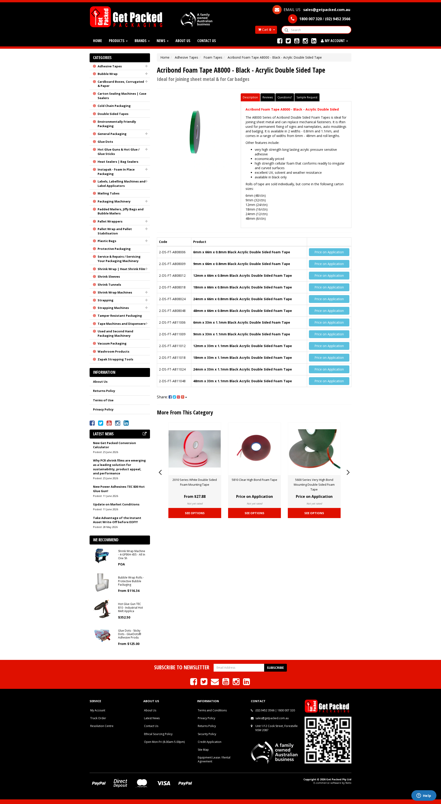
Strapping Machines (113, 308)
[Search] (286, 30)
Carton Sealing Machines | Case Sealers (122, 95)
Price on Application (329, 252)
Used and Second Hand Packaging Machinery (115, 333)
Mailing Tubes (108, 193)
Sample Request (307, 97)
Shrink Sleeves (109, 276)
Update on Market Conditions (116, 504)
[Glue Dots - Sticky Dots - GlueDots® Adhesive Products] (102, 635)
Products (117, 40)
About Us (182, 40)
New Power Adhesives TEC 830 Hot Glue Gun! (119, 489)
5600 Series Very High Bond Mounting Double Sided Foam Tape (314, 484)
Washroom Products (113, 351)
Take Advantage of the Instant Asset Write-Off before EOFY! (117, 520)
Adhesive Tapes (110, 66)
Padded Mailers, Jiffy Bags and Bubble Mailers (121, 211)
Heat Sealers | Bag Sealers (118, 162)
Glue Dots (105, 142)
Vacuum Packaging (112, 343)
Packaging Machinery (114, 201)
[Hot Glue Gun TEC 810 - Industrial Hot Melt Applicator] (102, 608)
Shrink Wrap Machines (115, 292)
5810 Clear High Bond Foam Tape (254, 480)
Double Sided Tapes (113, 114)
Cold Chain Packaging (114, 106)
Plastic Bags (107, 241)
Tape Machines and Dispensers (121, 324)
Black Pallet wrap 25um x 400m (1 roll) (41, 787)
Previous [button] (160, 472)
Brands (141, 40)
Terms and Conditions (212, 710)
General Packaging (112, 134)
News (161, 40)
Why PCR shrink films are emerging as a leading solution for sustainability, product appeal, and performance (119, 466)
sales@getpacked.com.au (272, 718)
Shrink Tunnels (109, 284)
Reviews (268, 97)
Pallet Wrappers (110, 221)
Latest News (152, 718)
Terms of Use (103, 400)
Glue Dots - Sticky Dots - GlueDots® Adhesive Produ (129, 634)
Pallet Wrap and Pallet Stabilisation (115, 231)
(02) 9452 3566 (264, 710)
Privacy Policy (103, 409)
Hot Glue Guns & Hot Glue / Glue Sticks (118, 151)
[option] (195, 471)
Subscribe (275, 667)
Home (97, 40)
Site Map (203, 750)
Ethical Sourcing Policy (158, 734)
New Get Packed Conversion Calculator (114, 445)
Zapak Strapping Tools (115, 359)
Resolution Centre (101, 726)
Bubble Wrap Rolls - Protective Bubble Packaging (131, 581)
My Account (97, 710)
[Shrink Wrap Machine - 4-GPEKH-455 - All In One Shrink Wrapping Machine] (102, 555)
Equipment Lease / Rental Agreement (214, 759)
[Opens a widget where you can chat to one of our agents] (423, 796)
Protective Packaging (114, 249)
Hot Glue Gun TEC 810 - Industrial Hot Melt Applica (130, 607)
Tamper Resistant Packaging (120, 316)
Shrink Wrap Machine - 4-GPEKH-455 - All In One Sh (131, 554)
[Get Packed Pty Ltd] (128, 16)
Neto (348, 782)
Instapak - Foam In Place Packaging (116, 171)
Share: (163, 396)
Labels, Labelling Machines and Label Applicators (121, 183)
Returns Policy (104, 391)
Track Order (98, 718)
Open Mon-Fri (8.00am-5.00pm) (164, 742)
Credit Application (209, 742)
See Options (195, 513)
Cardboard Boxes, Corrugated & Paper (121, 84)
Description (250, 97)
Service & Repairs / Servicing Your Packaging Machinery (119, 258)
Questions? (284, 97)
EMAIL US (316, 9)
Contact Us (206, 40)
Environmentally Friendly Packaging (117, 124)
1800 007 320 (286, 710)
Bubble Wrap (108, 74)
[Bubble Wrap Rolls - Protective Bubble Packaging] (102, 582)
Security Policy (207, 734)
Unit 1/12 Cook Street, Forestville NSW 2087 (276, 728)
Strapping (105, 300)
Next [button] (348, 472)
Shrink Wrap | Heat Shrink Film (121, 269)
